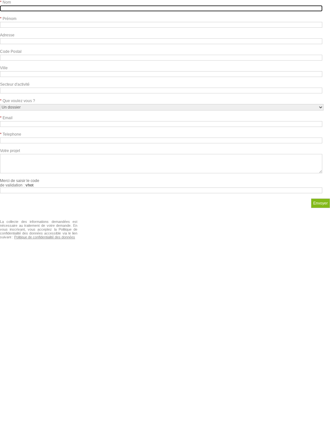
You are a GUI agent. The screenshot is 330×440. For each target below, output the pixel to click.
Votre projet (10, 150)
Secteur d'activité (15, 84)
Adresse (7, 35)
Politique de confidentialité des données (44, 237)
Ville (4, 68)
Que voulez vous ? (17, 101)
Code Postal (11, 51)
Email (6, 118)
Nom (5, 2)
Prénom (8, 18)
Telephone (10, 134)
